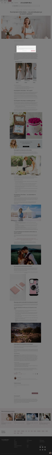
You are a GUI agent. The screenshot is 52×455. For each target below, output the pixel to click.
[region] (26, 49)
